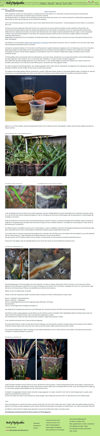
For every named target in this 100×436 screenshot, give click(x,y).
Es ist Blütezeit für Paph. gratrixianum (80, 428)
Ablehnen (12, 9)
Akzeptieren (4, 9)
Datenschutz (37, 425)
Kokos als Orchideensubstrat (77, 419)
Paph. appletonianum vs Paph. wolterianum (81, 424)
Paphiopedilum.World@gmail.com (18, 430)
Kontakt (35, 428)
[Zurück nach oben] (97, 433)
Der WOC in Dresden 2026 (77, 421)
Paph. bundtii (73, 431)
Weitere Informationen (50, 11)
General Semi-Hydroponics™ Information (37, 42)
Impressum (36, 423)
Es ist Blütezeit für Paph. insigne (78, 426)
